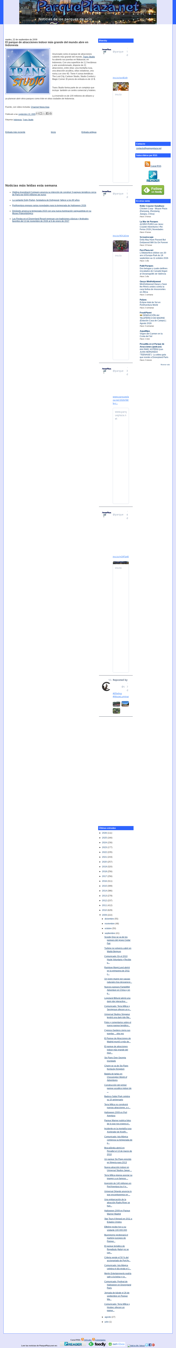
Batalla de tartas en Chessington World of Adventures (115, 1077)
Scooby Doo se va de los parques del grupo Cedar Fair (117, 940)
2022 (104, 852)
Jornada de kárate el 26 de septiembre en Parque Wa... (116, 1296)
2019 (104, 866)
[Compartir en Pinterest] (50, 113)
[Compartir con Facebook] (47, 113)
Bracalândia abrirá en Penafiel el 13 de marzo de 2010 (118, 1151)
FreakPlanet (146, 312)
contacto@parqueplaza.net (148, 148)
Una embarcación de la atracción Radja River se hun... (117, 1202)
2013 (104, 896)
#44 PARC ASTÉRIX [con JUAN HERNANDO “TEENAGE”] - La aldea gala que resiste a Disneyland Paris (154, 353)
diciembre (109, 919)
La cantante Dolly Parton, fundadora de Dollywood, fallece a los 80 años (46, 200)
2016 (104, 881)
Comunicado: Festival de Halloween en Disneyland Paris (117, 1284)
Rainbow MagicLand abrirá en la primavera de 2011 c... (117, 970)
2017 (104, 876)
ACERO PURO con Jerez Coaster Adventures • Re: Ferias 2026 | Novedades (151, 227)
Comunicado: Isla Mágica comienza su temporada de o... (118, 1139)
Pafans (143, 300)
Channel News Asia (40, 107)
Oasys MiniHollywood (150, 281)
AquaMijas (145, 331)
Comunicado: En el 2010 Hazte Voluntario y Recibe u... (117, 959)
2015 (104, 886)
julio (107, 1322)
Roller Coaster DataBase (152, 206)
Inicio (53, 132)
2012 (104, 900)
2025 (104, 838)
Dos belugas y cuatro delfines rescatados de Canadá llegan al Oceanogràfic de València (153, 271)
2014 (104, 891)
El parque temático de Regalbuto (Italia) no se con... (116, 1249)
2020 (104, 862)
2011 (104, 905)
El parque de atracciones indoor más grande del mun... (116, 1049)
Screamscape (146, 237)
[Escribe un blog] (40, 113)
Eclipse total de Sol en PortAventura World (150, 303)
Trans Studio (89, 57)
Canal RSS (155, 166)
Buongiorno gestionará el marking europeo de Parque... (116, 1238)
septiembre (110, 933)
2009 (104, 915)
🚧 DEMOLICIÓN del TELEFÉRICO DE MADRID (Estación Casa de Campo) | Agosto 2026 (153, 319)
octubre (108, 928)
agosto (108, 1317)
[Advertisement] (88, 29)
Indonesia (18, 120)
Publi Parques (146, 266)
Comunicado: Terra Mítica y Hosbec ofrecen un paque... (117, 1307)
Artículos (88, 1340)
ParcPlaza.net (146, 250)
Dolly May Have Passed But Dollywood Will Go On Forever (154, 241)
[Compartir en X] (44, 113)
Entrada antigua (88, 132)
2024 (104, 842)
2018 (104, 871)
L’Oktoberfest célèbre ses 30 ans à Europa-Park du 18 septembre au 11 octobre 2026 (154, 255)
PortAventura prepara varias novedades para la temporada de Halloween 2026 (49, 205)
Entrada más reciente (15, 132)
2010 (104, 910)
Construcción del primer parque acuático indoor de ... (117, 1088)
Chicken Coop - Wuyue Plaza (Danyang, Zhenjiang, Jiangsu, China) (153, 211)
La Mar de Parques (149, 221)
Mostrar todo (165, 365)
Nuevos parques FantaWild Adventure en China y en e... (117, 990)
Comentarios (100, 1340)
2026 (104, 833)
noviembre (110, 923)
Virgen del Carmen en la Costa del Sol (151, 334)
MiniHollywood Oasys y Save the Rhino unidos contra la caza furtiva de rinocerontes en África (153, 288)
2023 (104, 847)
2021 (104, 857)
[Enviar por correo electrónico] (37, 113)
